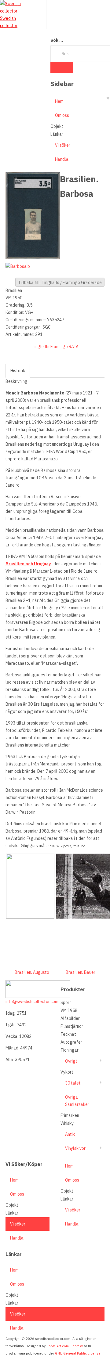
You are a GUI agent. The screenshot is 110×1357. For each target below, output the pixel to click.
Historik (17, 370)
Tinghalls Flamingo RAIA (55, 346)
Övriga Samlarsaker (77, 1100)
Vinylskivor (75, 1148)
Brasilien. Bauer (80, 972)
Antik (70, 1134)
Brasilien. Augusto (32, 972)
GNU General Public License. (78, 1353)
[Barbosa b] (19, 265)
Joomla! (77, 1346)
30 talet (73, 1083)
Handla (61, 159)
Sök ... (56, 40)
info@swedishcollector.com (32, 1001)
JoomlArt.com (58, 1346)
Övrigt (71, 1061)
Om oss (62, 115)
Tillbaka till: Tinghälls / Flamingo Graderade (60, 282)
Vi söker (62, 145)
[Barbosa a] (33, 215)
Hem (59, 101)
